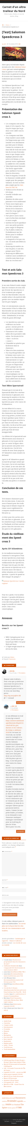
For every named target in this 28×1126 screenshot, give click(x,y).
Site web (6, 895)
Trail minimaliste (9, 1049)
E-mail (6, 887)
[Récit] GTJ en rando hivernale (13, 1076)
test (13, 1104)
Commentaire (8, 851)
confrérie (4, 1101)
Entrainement (8, 1027)
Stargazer (14, 1123)
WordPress (19, 1121)
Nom (5, 880)
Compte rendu (8, 1025)
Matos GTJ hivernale (10, 1078)
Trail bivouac (8, 1047)
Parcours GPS (8, 1037)
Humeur (6, 1031)
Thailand (17, 1104)
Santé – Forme (8, 1045)
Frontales (7, 1029)
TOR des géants (11, 1107)
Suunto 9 (3, 1104)
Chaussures (12, 659)
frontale (11, 1101)
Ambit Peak (7, 1021)
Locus (24, 1101)
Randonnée (7, 1041)
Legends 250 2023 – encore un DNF (15, 1072)
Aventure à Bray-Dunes (11, 1080)
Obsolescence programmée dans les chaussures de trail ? (14, 962)
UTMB (19, 1107)
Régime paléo (8, 1043)
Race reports (8, 1039)
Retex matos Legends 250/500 (13, 1074)
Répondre (21, 702)
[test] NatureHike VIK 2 (18, 972)
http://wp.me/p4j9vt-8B (12, 696)
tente (8, 1104)
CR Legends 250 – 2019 (11, 1082)
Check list (7, 1023)
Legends (19, 1101)
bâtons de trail (10, 1098)
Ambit (4, 1098)
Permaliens (22, 673)
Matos (12, 657)
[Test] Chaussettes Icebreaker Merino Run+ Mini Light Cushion (13, 1000)
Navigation (7, 1035)
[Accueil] (3, 25)
